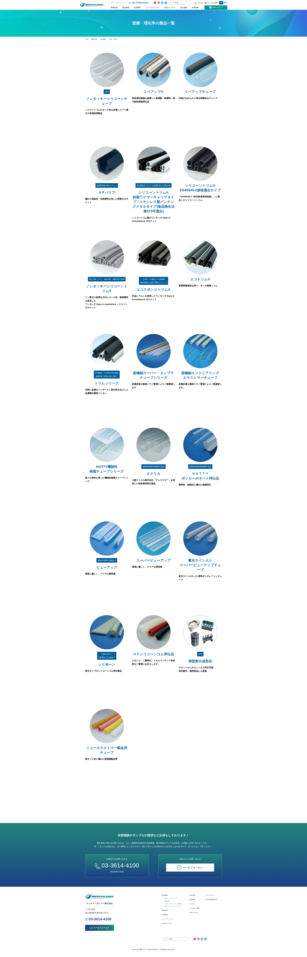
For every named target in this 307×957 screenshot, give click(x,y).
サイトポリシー (211, 895)
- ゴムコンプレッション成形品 (173, 903)
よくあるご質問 (194, 908)
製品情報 (125, 7)
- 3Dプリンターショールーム (172, 906)
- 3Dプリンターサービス (171, 898)
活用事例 (137, 7)
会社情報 (183, 7)
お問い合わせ (193, 912)
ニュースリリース (152, 7)
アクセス (192, 904)
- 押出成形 (167, 901)
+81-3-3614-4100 (139, 2)
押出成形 (103, 39)
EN (225, 2)
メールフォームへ (193, 867)
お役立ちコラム (169, 7)
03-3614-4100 (120, 865)
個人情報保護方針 (211, 899)
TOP (86, 39)
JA (221, 2)
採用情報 (195, 7)
